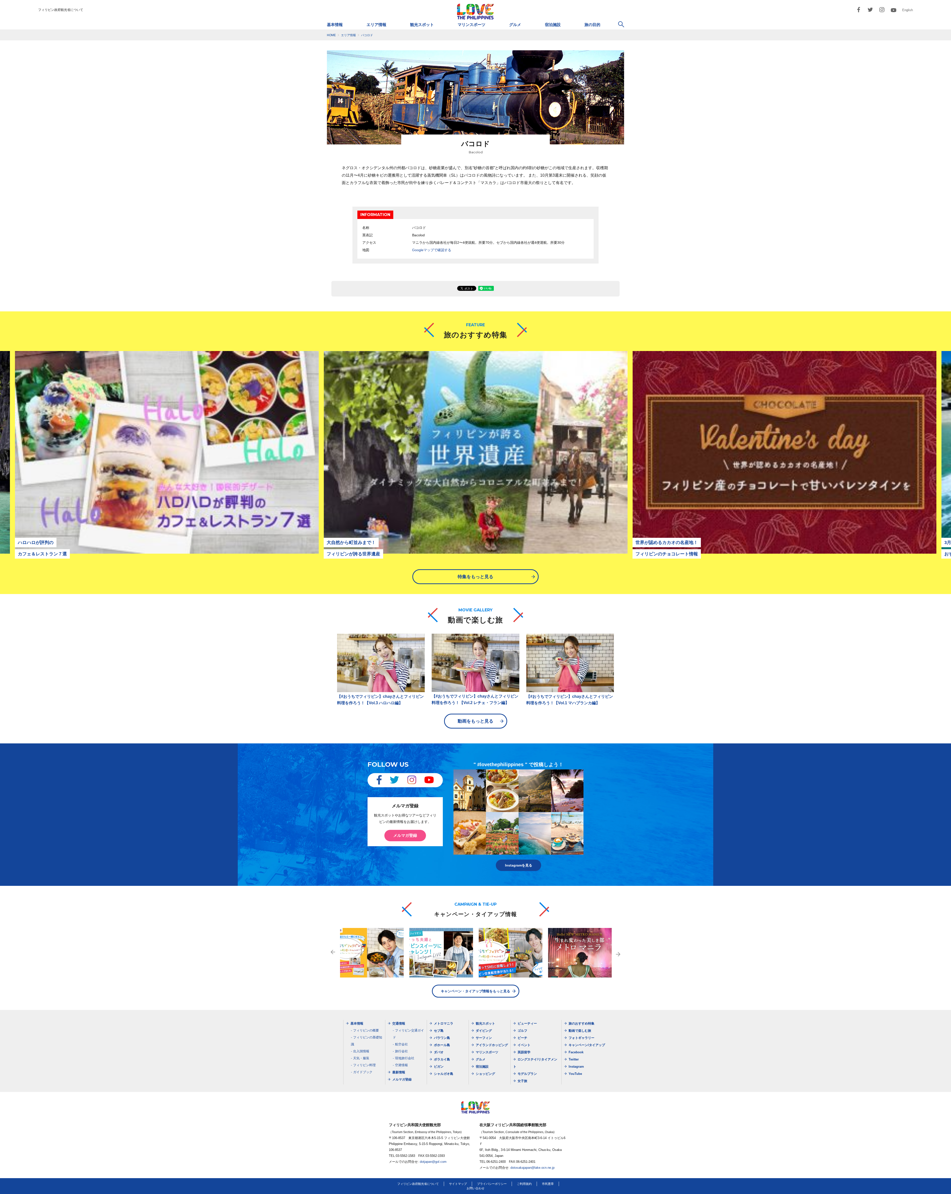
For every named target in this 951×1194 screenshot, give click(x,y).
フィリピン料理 (364, 1065)
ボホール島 (442, 1045)
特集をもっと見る (475, 576)
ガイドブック (362, 1072)
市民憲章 (548, 1184)
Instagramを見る (518, 865)
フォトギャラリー (581, 1038)
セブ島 (439, 1030)
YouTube (575, 1074)
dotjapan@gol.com (433, 1162)
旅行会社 (401, 1051)
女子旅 (522, 1081)
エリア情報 (376, 25)
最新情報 (398, 1072)
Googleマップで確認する (431, 250)
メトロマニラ (443, 1023)
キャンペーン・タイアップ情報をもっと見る (475, 991)
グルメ (515, 25)
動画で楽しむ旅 (580, 1030)
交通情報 (398, 1023)
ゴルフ (522, 1030)
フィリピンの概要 (366, 1030)
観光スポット (422, 25)
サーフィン (484, 1038)
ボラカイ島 (442, 1059)
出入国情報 (361, 1051)
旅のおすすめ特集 (581, 1023)
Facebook (576, 1052)
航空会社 (401, 1044)
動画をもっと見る (475, 721)
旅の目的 (592, 25)
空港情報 (401, 1065)
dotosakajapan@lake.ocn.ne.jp (532, 1167)
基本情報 (335, 25)
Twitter (574, 1059)
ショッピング (485, 1074)
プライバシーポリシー (492, 1184)
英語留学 (524, 1052)
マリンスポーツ (471, 25)
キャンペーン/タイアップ (587, 1045)
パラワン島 (442, 1038)
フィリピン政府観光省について (60, 10)
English (907, 10)
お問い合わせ (475, 1188)
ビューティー (527, 1023)
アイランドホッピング (492, 1045)
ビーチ (522, 1038)
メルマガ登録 (405, 835)
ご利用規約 (524, 1184)
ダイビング (484, 1030)
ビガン (439, 1066)
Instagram (576, 1066)
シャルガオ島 (443, 1074)
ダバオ (439, 1052)
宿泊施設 (553, 25)
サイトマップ (458, 1184)
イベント (524, 1045)
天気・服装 (361, 1058)
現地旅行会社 (404, 1058)
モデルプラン (527, 1074)
